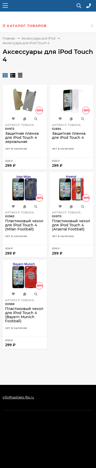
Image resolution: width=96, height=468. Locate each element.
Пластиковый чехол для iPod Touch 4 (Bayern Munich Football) (24, 314)
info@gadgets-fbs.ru (18, 397)
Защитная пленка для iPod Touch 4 (69, 135)
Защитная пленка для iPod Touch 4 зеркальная (22, 137)
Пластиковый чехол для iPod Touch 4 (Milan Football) (24, 225)
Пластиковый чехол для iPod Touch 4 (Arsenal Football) (71, 225)
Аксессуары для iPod (38, 38)
